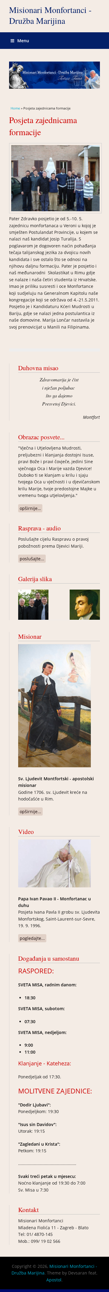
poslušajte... (33, 559)
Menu (23, 40)
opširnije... (31, 812)
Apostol (53, 1280)
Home (15, 108)
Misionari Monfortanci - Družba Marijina (50, 15)
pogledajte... (33, 938)
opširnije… (31, 508)
